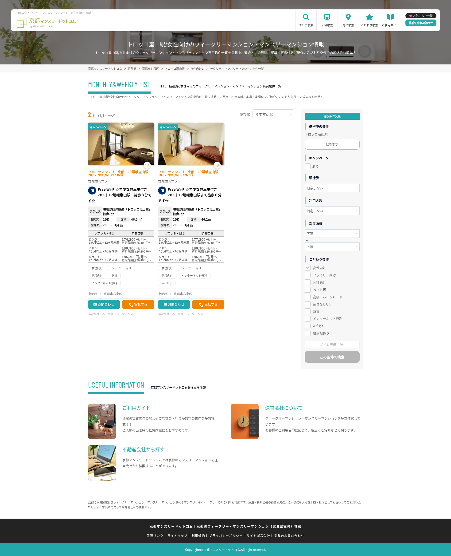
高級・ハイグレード (327, 296)
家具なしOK (321, 304)
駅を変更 (332, 144)
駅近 (316, 311)
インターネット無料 (327, 318)
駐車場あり (321, 333)
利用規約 (198, 535)
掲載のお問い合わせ (289, 535)
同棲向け (319, 282)
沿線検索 (327, 25)
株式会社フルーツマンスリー (120, 314)
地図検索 (348, 25)
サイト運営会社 (258, 535)
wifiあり (319, 325)
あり (315, 166)
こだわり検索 (369, 25)
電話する (140, 304)
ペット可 (319, 289)
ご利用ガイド (390, 25)
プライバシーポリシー (226, 535)
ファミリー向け (324, 275)
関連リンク (155, 535)
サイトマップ (177, 535)
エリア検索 (306, 25)
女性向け (319, 267)
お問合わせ (106, 304)
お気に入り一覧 (423, 16)
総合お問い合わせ (421, 22)
